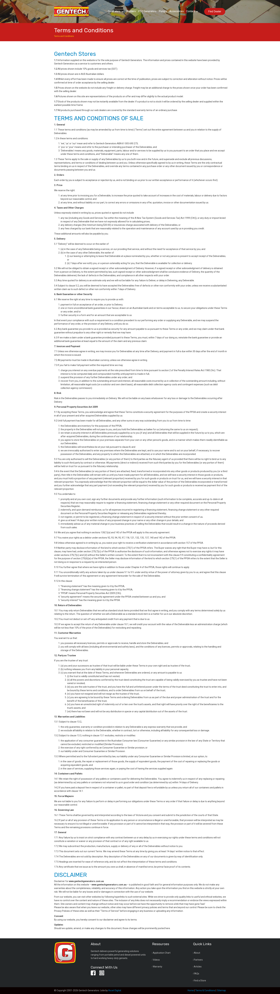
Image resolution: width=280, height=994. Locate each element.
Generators (114, 11)
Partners (198, 959)
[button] (122, 11)
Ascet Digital (114, 990)
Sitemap (221, 990)
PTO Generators (147, 11)
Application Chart (161, 952)
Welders (131, 11)
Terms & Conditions (205, 990)
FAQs (196, 973)
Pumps (163, 11)
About (197, 952)
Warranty (157, 966)
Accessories (176, 11)
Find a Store (200, 980)
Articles (198, 966)
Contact (190, 11)
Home (191, 990)
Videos (156, 959)
